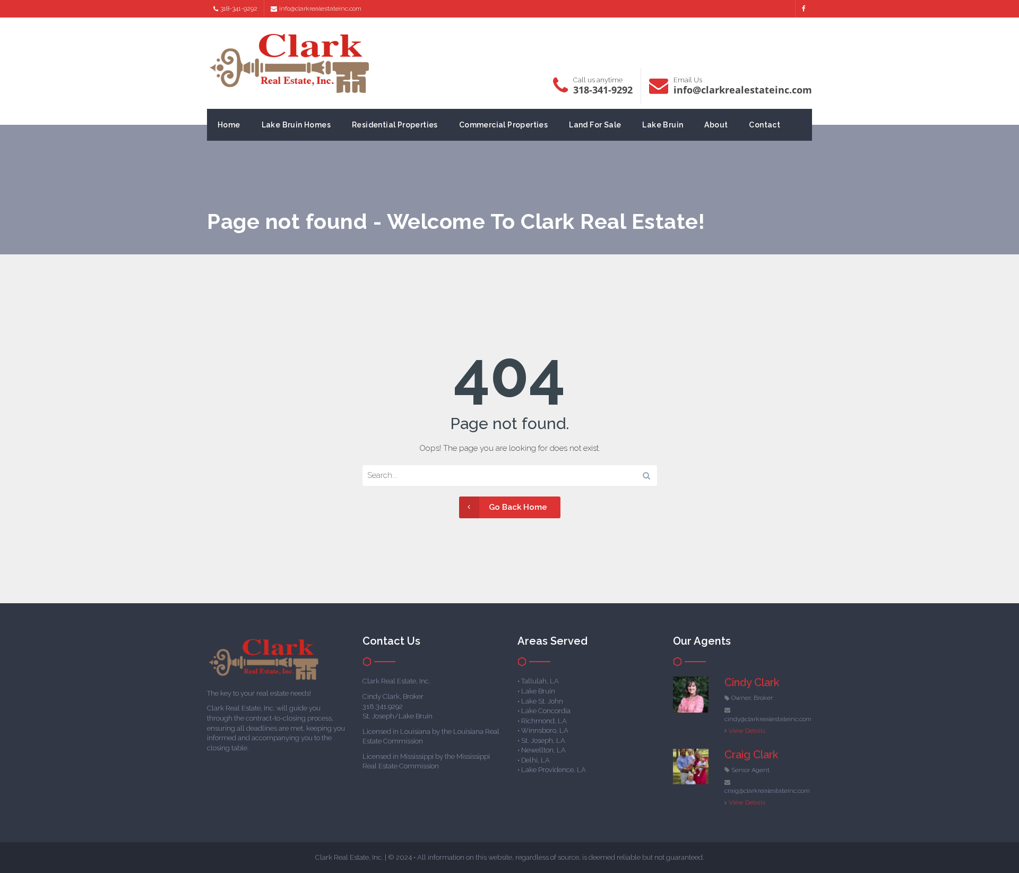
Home (229, 125)
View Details (747, 730)
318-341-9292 (238, 8)
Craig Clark (751, 754)
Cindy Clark (751, 682)
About (716, 125)
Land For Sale (595, 125)
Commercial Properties (503, 125)
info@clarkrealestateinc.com (320, 8)
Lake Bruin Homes (296, 125)
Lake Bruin (662, 125)
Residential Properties (395, 125)
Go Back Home (518, 507)
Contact (764, 125)
